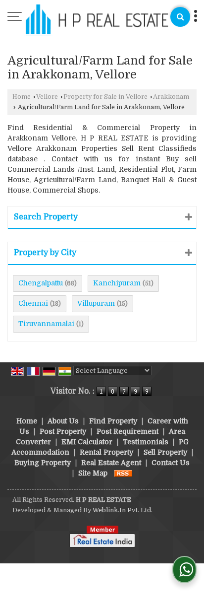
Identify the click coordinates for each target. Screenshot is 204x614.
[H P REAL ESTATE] (96, 21)
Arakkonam (171, 96)
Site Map (92, 473)
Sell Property (165, 452)
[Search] (180, 17)
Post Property (63, 431)
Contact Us (171, 463)
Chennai (33, 303)
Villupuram (96, 303)
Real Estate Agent (111, 463)
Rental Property (106, 452)
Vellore (47, 96)
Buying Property (42, 463)
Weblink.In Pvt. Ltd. (123, 510)
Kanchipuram (117, 283)
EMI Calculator (86, 442)
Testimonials (145, 442)
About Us (63, 421)
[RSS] (123, 473)
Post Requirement (127, 431)
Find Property (113, 421)
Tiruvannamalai (46, 324)
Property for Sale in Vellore (105, 96)
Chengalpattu (40, 283)
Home (21, 96)
